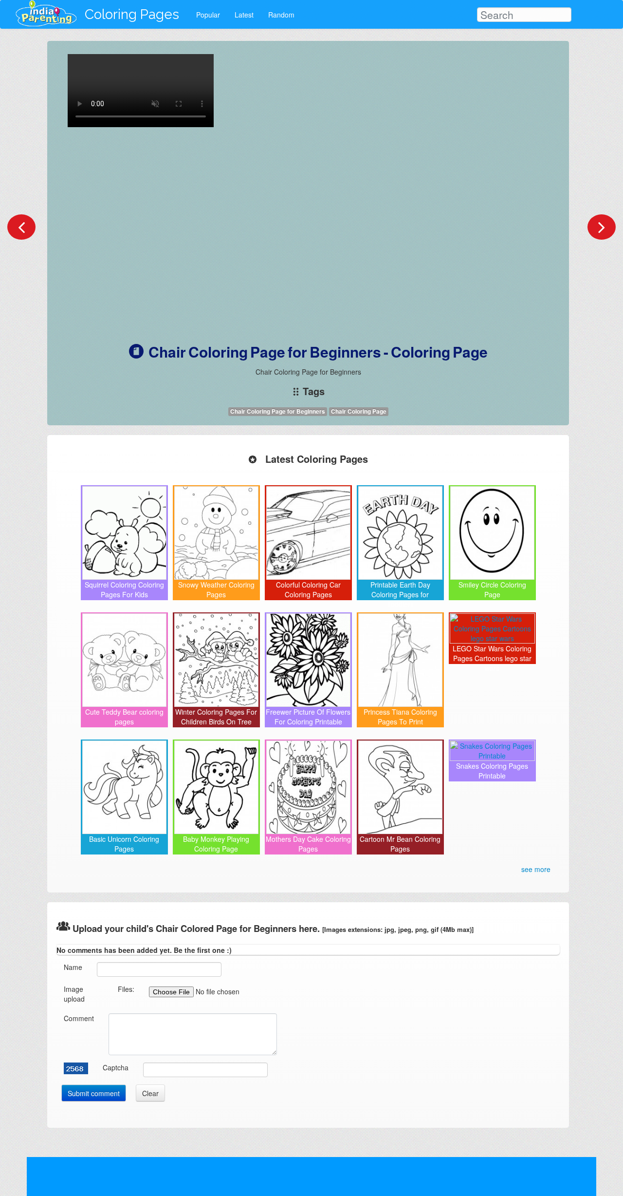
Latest (244, 14)
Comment (79, 1018)
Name (73, 967)
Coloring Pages (132, 14)
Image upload (74, 994)
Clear (150, 1093)
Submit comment (94, 1093)
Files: (126, 989)
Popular (208, 14)
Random (281, 14)
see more (535, 869)
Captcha (115, 1067)
